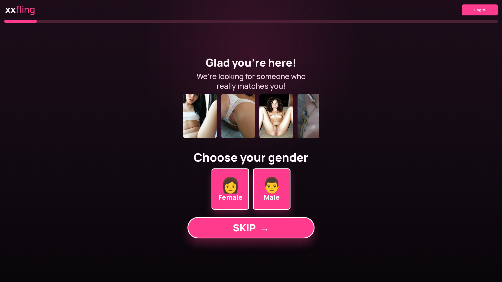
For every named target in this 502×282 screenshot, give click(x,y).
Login (479, 10)
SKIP (251, 227)
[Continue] (251, 116)
